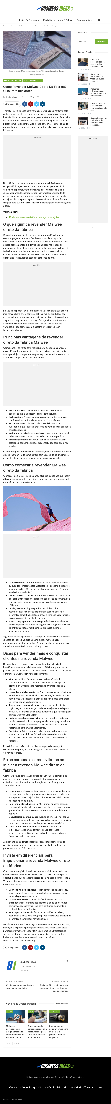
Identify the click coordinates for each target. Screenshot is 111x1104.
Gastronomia (83, 20)
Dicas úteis (54, 1012)
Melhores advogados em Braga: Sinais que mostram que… (98, 92)
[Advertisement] (37, 159)
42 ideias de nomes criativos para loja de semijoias (34, 217)
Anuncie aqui (29, 1087)
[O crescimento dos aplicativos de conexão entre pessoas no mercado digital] (83, 121)
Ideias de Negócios (29, 20)
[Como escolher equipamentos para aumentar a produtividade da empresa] (58, 1016)
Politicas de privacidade (67, 1087)
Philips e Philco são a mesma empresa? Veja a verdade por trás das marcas (54, 988)
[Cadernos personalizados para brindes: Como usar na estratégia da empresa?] (83, 62)
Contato (14, 1087)
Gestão (18, 81)
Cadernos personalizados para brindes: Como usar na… (97, 62)
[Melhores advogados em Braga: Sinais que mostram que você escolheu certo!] (15, 1016)
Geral (9, 1012)
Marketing (48, 20)
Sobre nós (45, 1087)
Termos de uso (93, 1087)
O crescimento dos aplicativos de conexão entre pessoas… (98, 121)
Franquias (8, 81)
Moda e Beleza (65, 20)
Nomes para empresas (33, 81)
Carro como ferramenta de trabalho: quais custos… (97, 77)
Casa (31, 1012)
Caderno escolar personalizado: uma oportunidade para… (98, 106)
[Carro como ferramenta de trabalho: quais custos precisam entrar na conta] (83, 77)
